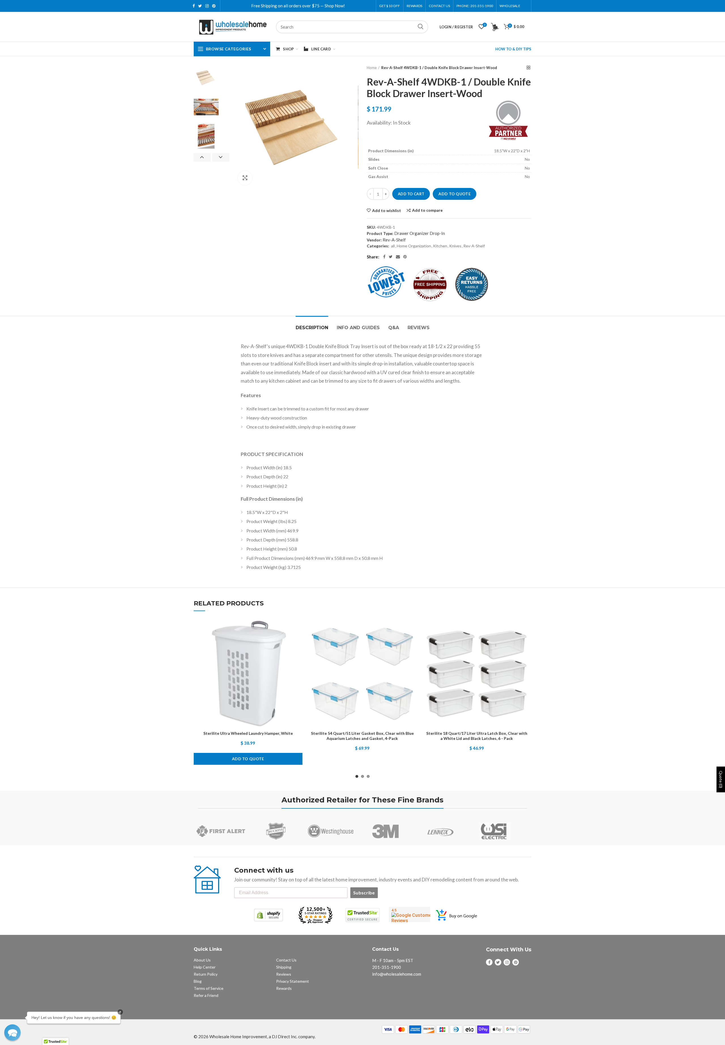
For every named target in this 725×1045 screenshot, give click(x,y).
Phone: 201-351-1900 (475, 6)
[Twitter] (390, 256)
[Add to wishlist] (298, 628)
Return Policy (206, 974)
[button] (12, 1032)
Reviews (419, 327)
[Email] (398, 256)
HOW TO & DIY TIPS (513, 49)
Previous (202, 157)
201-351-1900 (386, 967)
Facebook (194, 6)
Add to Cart (411, 194)
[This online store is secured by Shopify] (268, 915)
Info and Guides (358, 327)
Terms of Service (208, 988)
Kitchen (440, 245)
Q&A (393, 327)
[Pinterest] (405, 256)
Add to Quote (454, 193)
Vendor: (374, 239)
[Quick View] (298, 654)
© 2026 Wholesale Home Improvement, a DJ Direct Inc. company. (254, 1036)
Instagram (207, 6)
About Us (202, 960)
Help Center (205, 967)
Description (312, 327)
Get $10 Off (389, 6)
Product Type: (380, 233)
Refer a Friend (206, 995)
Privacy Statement (292, 981)
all (393, 245)
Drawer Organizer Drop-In (419, 233)
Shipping (283, 967)
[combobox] (352, 26)
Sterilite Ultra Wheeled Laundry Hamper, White (248, 733)
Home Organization (414, 245)
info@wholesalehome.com (396, 974)
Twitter (200, 6)
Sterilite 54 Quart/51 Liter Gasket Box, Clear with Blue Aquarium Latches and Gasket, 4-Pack (362, 736)
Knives (455, 245)
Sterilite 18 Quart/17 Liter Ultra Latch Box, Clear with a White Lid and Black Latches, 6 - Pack (476, 736)
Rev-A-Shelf (394, 239)
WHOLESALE (510, 6)
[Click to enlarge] (245, 178)
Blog (198, 981)
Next (220, 157)
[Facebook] (384, 256)
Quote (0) (720, 779)
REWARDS (414, 6)
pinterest (213, 6)
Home (372, 67)
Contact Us (439, 6)
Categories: (378, 245)
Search (420, 26)
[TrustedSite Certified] (362, 915)
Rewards (284, 988)
